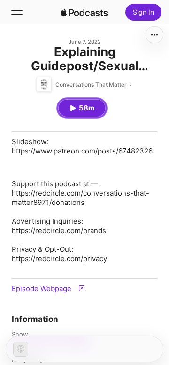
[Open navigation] (17, 12)
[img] (84, 12)
